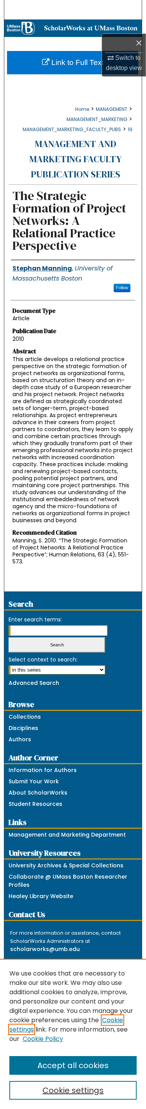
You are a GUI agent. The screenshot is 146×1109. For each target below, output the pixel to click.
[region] (73, 1034)
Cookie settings (73, 1090)
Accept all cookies (73, 1065)
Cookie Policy (43, 1038)
